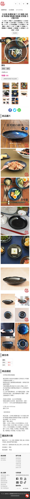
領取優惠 (26, 488)
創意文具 (18, 467)
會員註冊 (3, 475)
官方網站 (3, 460)
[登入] (15, 3)
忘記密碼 (3, 477)
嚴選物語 (4, 10)
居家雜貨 (18, 458)
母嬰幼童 (18, 464)
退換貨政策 (4, 482)
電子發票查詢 (5, 488)
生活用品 (18, 460)
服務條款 (3, 479)
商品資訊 (15, 33)
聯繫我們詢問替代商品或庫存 (10, 78)
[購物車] (23, 3)
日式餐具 (11, 10)
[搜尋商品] (19, 3)
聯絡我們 (3, 458)
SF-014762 (19, 10)
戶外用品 (18, 466)
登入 (8, 475)
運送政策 (3, 484)
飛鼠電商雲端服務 (14, 495)
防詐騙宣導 (4, 486)
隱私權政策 (4, 481)
